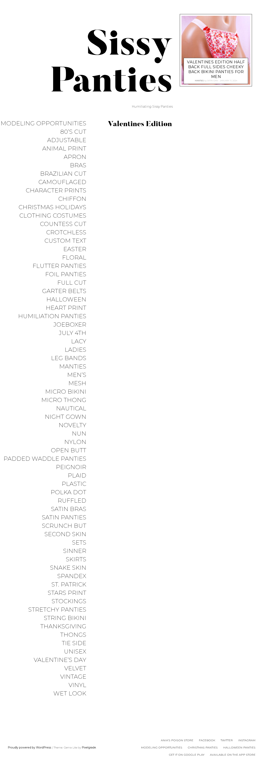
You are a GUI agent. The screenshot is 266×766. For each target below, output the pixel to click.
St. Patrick (68, 584)
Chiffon (72, 199)
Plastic (74, 484)
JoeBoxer (69, 324)
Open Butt (68, 450)
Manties (72, 366)
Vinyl (77, 685)
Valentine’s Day (60, 660)
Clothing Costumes (52, 215)
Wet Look (69, 693)
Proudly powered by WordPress (29, 747)
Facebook (207, 740)
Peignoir (71, 467)
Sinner (74, 551)
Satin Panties (64, 517)
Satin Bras (68, 509)
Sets (79, 542)
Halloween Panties (239, 747)
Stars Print (67, 593)
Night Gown (65, 417)
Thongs (73, 634)
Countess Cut (63, 224)
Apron (75, 157)
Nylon (75, 442)
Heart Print (66, 308)
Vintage (73, 676)
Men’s (76, 375)
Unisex (75, 651)
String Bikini (65, 618)
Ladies (75, 349)
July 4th (72, 333)
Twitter (227, 740)
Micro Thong (63, 400)
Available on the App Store (232, 754)
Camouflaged (62, 182)
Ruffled (72, 500)
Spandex (71, 576)
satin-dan (212, 80)
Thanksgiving (63, 626)
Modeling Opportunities (43, 123)
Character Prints (56, 190)
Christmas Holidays (52, 207)
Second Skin (65, 534)
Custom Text (65, 240)
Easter (74, 249)
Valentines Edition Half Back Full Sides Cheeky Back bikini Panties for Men (216, 69)
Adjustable (66, 140)
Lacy (78, 341)
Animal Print (64, 148)
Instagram (246, 740)
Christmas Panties (203, 747)
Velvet (75, 668)
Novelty (72, 425)
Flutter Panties (59, 266)
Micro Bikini (65, 391)
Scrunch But (64, 525)
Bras (78, 165)
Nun (79, 433)
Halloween (66, 299)
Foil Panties (65, 274)
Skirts (76, 559)
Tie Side (74, 643)
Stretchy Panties (57, 609)
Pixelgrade (89, 747)
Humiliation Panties (52, 316)
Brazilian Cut (63, 173)
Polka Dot (68, 492)
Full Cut (71, 282)
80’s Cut (73, 131)
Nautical (71, 408)
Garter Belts (64, 291)
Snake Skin (68, 567)
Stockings (69, 601)
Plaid (77, 475)
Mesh (77, 383)
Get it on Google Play (186, 754)
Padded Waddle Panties (45, 458)
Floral (74, 257)
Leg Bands (68, 358)
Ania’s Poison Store (177, 740)
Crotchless (66, 232)
